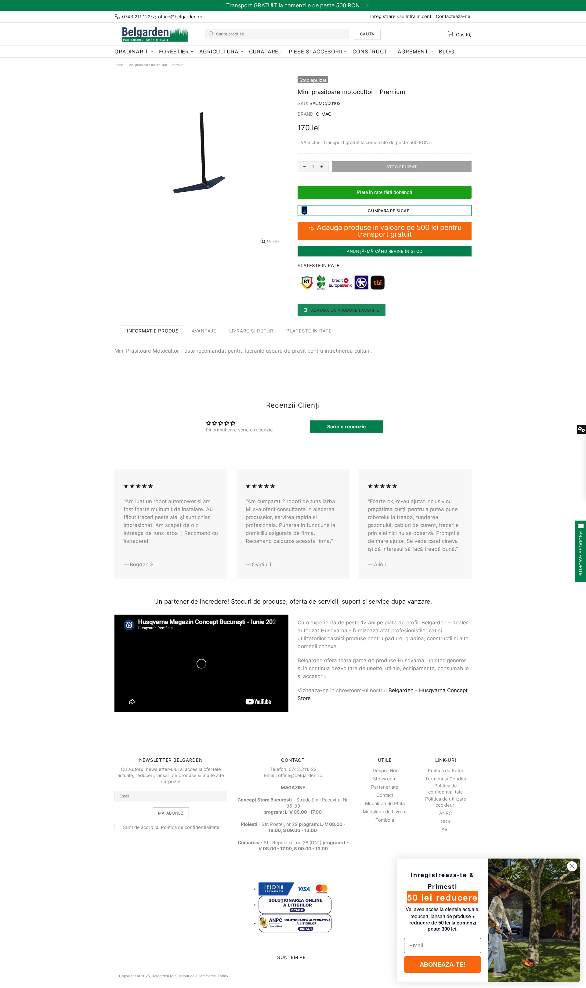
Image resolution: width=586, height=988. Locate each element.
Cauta (367, 33)
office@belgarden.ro (180, 17)
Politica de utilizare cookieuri (445, 802)
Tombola (384, 820)
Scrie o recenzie (346, 426)
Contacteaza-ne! (454, 16)
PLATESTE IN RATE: (319, 265)
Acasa (119, 65)
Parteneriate (384, 787)
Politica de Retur (446, 770)
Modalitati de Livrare (385, 812)
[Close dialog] (572, 866)
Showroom (384, 779)
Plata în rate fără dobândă (384, 192)
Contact (384, 795)
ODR (445, 821)
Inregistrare (383, 16)
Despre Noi (385, 770)
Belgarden (152, 33)
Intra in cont (418, 16)
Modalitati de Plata (385, 803)
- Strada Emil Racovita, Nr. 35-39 (293, 803)
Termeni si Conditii (445, 779)
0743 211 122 (136, 17)
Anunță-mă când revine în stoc (384, 251)
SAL (445, 830)
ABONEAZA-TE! (442, 964)
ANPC (445, 813)
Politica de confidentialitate (190, 827)
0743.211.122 (303, 769)
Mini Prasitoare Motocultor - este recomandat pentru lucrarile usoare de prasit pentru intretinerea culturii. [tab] (243, 351)
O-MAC (323, 114)
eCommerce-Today (211, 976)
